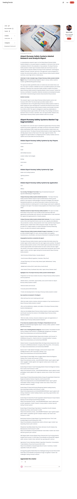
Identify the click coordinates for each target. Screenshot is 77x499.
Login (67, 2)
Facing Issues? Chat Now (9, 46)
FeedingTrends (8, 2)
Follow (69, 38)
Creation (7, 35)
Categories (7, 43)
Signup (72, 2)
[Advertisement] (38, 14)
